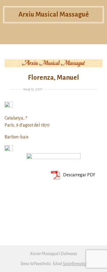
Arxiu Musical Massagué (53, 14)
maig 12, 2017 (32, 89)
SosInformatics (75, 263)
